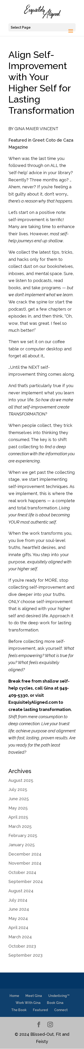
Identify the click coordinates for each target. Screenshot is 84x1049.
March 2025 (20, 826)
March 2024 (20, 936)
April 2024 (18, 927)
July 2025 (17, 789)
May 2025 (18, 808)
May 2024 (18, 918)
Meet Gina (33, 996)
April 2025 (18, 817)
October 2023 (22, 946)
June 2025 (18, 798)
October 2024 (22, 872)
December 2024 (24, 854)
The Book (19, 1010)
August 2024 (20, 890)
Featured (40, 1010)
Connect (61, 1010)
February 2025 (22, 835)
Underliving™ (59, 996)
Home (14, 996)
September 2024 (25, 881)
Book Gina (55, 1003)
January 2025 (21, 844)
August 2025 (20, 780)
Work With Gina (28, 1003)
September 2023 (25, 955)
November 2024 (24, 863)
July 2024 (17, 900)
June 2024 (18, 909)
